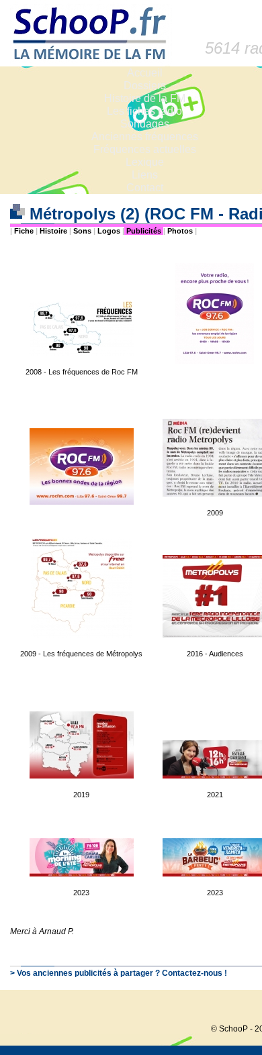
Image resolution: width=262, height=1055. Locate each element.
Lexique (145, 162)
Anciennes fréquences (144, 136)
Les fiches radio (144, 111)
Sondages (144, 124)
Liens (145, 175)
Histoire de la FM (144, 98)
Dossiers (145, 85)
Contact (144, 187)
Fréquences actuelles (144, 149)
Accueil (145, 73)
